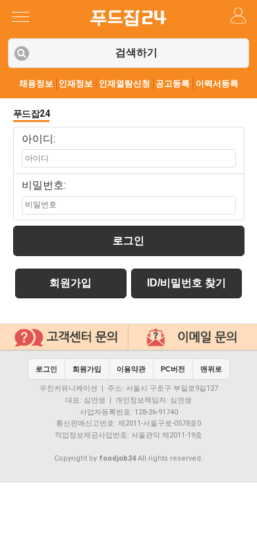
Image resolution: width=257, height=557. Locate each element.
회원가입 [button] (86, 369)
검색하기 (136, 52)
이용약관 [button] (131, 369)
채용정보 (36, 83)
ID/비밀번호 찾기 (186, 282)
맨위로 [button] (211, 369)
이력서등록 (217, 83)
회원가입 (70, 282)
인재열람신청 (124, 83)
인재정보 (76, 83)
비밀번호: (44, 185)
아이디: (38, 139)
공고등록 (173, 83)
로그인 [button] (46, 369)
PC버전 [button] (173, 369)
